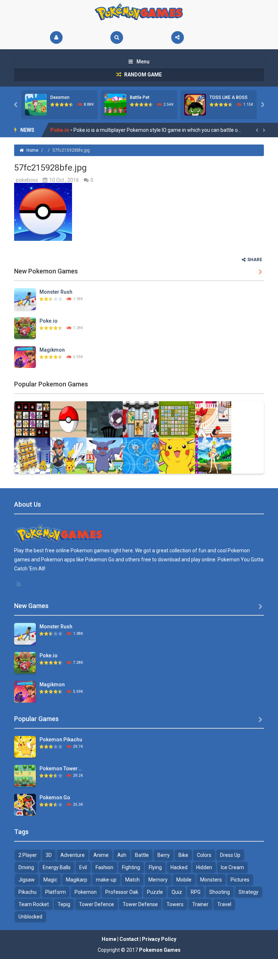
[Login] (56, 37)
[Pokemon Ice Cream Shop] (177, 455)
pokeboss (27, 180)
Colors (204, 855)
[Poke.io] (25, 328)
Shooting (219, 892)
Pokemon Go (54, 797)
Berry (163, 855)
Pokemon (86, 892)
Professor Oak (121, 892)
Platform (55, 892)
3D (49, 855)
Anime (101, 855)
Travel (224, 904)
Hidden (204, 867)
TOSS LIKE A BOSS (229, 97)
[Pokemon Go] (25, 804)
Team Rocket (33, 904)
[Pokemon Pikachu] (25, 746)
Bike (183, 855)
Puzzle (155, 892)
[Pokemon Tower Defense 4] (25, 775)
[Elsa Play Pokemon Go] (213, 419)
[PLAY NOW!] (36, 104)
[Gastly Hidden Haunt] (105, 419)
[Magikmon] (25, 357)
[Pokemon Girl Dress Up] (213, 455)
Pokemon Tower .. (60, 768)
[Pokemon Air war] (68, 455)
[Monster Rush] (25, 299)
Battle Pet (139, 97)
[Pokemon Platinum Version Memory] (32, 419)
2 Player (27, 855)
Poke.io (48, 321)
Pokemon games (90, 550)
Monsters (211, 880)
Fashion (104, 867)
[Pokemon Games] (139, 12)
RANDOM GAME (142, 75)
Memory (158, 880)
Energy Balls (57, 867)
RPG (196, 892)
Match (132, 880)
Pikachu (27, 892)
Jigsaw (26, 880)
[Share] (177, 37)
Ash (121, 855)
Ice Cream (232, 867)
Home (32, 150)
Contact (129, 939)
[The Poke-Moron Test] (68, 419)
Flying (155, 867)
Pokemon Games (160, 950)
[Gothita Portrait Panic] (141, 419)
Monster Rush (55, 292)
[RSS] (19, 584)
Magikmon (63, 130)
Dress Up (230, 855)
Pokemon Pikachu (60, 739)
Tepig (64, 904)
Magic (50, 880)
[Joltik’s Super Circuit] (32, 455)
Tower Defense (140, 904)
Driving (26, 867)
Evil (83, 867)
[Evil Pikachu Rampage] (105, 455)
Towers (175, 904)
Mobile (183, 880)
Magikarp (76, 880)
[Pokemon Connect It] (177, 419)
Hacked (179, 867)
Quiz (177, 892)
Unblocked (30, 917)
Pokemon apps (58, 559)
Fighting (131, 867)
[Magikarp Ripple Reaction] (141, 455)
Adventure (72, 855)
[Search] (116, 37)
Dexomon (60, 97)
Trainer (200, 904)
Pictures (240, 880)
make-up (106, 880)
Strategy (248, 892)
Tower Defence (96, 904)
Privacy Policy (159, 939)
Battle (142, 855)
